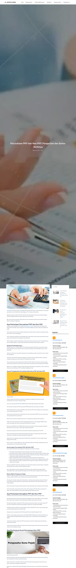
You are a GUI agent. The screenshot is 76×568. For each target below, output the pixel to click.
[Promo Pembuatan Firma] (54, 413)
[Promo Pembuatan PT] (54, 490)
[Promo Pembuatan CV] (54, 338)
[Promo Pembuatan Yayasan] (54, 375)
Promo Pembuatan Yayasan (58, 377)
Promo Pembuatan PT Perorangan (60, 453)
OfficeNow (9, 310)
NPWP (19, 403)
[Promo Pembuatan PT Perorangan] (54, 450)
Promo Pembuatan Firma (58, 415)
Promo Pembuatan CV (57, 340)
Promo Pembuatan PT (57, 492)
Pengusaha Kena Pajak (28, 326)
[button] (32, 2)
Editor (42, 150)
